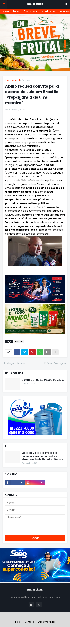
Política (26, 80)
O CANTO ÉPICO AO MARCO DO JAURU (43, 380)
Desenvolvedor (46, 621)
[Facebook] (17, 352)
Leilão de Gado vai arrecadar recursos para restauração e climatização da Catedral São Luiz (42, 456)
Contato (29, 621)
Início (6, 11)
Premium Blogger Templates (35, 615)
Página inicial (12, 80)
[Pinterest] (32, 352)
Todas (16, 11)
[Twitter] (24, 352)
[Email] (47, 352)
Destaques (30, 11)
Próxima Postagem (55, 363)
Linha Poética (48, 11)
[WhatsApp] (40, 352)
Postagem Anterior (15, 363)
